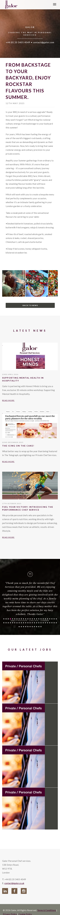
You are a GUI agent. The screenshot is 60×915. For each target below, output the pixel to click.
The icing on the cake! (18, 445)
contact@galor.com (43, 42)
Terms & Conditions (46, 910)
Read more (8, 400)
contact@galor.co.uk (14, 883)
